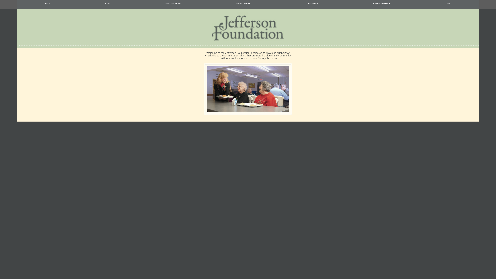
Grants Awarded (243, 3)
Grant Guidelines (173, 3)
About (107, 3)
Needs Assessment (381, 3)
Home (47, 3)
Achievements (311, 3)
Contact (448, 3)
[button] (192, 89)
